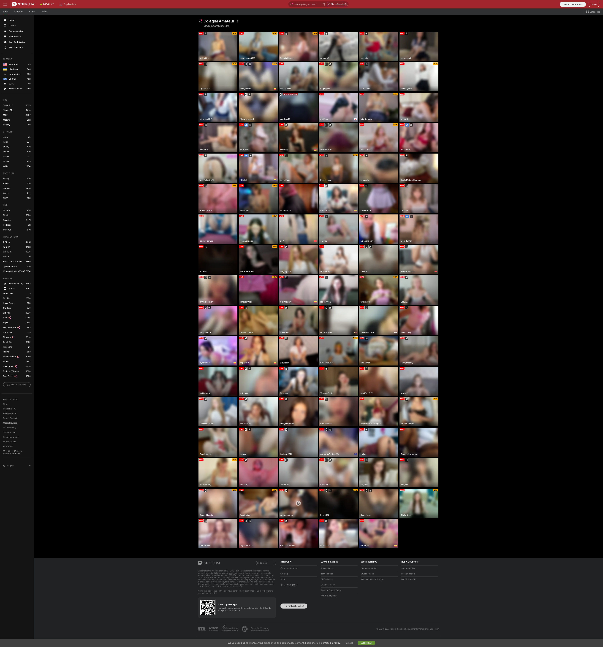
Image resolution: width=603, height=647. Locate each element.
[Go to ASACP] (214, 629)
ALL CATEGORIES (19, 385)
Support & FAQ (9, 409)
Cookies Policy (328, 585)
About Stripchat (10, 399)
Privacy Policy (9, 428)
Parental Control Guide (331, 590)
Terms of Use (9, 432)
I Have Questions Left (294, 606)
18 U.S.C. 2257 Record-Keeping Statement (13, 452)
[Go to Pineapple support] (245, 629)
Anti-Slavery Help (329, 596)
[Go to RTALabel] (202, 629)
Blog (5, 404)
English (263, 563)
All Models (8, 446)
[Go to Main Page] (24, 4)
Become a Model (11, 437)
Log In (594, 4)
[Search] (324, 4)
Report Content (10, 418)
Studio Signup (9, 442)
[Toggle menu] (5, 4)
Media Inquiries (10, 423)
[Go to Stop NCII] (260, 629)
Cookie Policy (332, 643)
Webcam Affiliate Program (373, 579)
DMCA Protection (409, 579)
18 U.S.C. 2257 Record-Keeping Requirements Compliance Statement (407, 629)
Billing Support (9, 413)
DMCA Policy (327, 579)
